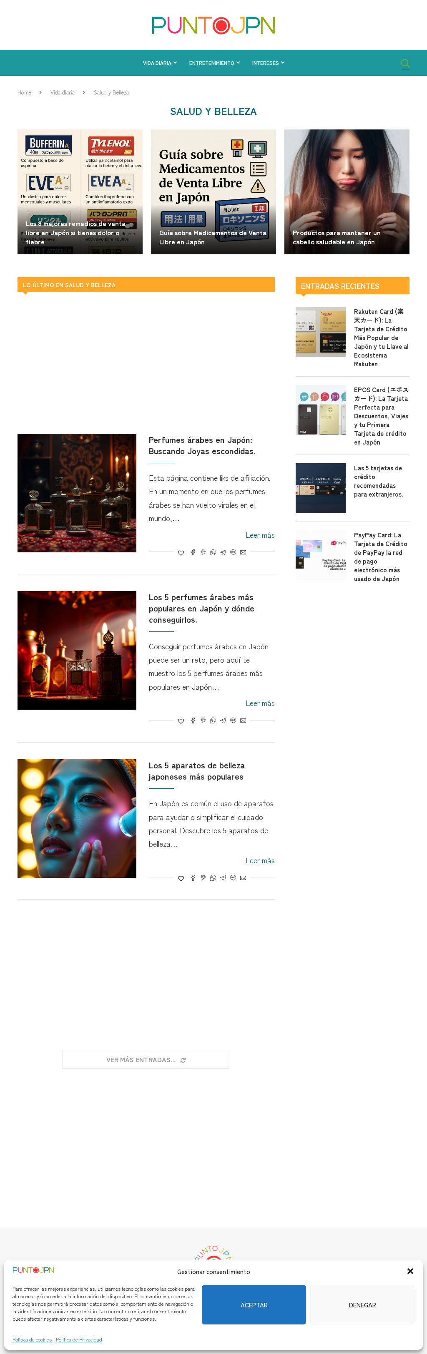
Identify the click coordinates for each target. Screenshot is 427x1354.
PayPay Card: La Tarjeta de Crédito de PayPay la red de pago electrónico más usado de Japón (380, 556)
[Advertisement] (146, 363)
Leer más (260, 534)
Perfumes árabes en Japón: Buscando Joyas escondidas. (202, 445)
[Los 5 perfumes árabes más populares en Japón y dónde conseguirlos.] (77, 650)
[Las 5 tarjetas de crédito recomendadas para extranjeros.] (321, 488)
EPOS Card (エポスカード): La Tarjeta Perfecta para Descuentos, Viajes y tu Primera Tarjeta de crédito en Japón (381, 415)
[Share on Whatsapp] (213, 553)
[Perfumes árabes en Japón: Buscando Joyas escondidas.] (77, 493)
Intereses (265, 62)
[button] (410, 1271)
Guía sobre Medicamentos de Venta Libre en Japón (212, 236)
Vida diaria (157, 62)
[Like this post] (181, 553)
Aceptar (254, 1304)
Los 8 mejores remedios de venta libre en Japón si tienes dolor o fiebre (76, 232)
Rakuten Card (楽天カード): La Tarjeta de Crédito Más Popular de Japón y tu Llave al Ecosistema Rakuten (381, 337)
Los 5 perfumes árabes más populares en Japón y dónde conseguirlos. (201, 608)
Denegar (362, 1304)
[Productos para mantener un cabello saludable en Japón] (346, 191)
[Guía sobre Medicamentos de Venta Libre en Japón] (213, 191)
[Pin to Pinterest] (203, 553)
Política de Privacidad (79, 1339)
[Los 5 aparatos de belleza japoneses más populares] (77, 818)
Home (24, 92)
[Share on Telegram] (223, 553)
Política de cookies (32, 1339)
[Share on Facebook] (193, 553)
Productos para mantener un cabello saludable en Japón (337, 236)
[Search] (405, 64)
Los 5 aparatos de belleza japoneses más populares (197, 770)
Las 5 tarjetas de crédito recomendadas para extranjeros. (378, 480)
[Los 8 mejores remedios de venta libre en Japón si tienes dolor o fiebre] (80, 191)
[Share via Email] (243, 553)
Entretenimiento (211, 62)
